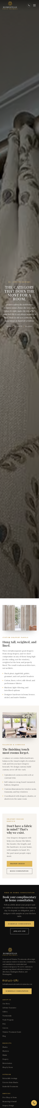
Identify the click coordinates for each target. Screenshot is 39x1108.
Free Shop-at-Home (9, 1097)
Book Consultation (19, 871)
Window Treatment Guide (11, 1032)
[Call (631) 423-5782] (29, 5)
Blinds (4, 1055)
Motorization (7, 1063)
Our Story (6, 1004)
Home (9, 326)
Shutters (5, 1051)
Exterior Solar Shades (10, 1082)
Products (18, 326)
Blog (4, 1036)
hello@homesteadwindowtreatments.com (17, 984)
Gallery (5, 1012)
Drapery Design (17, 864)
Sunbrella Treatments (10, 1086)
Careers (5, 1028)
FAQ (4, 1024)
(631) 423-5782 (19, 931)
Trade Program (7, 1020)
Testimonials (6, 1016)
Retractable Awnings (9, 1078)
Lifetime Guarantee (9, 1008)
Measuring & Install (9, 1101)
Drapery (5, 1059)
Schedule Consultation (19, 924)
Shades (4, 1047)
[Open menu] (34, 5)
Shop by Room (7, 1067)
